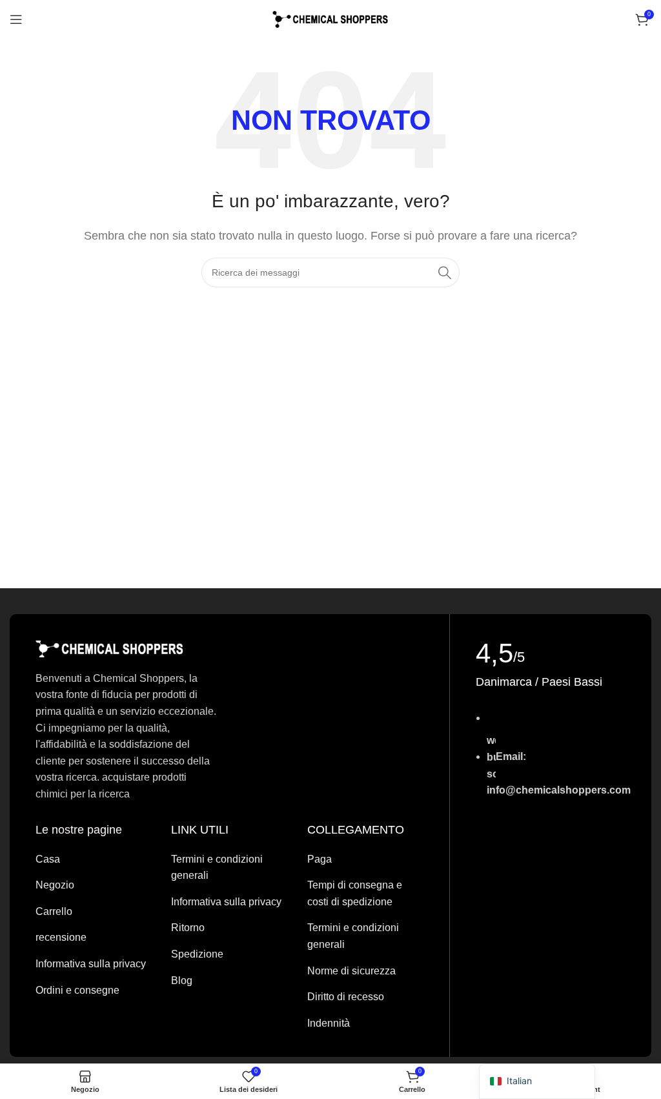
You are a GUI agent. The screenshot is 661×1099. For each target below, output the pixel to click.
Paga (319, 859)
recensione (61, 937)
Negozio (55, 884)
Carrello (54, 911)
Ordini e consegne (77, 990)
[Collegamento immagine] (110, 647)
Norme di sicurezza (351, 970)
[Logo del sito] (330, 18)
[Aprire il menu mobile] (16, 19)
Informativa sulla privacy (91, 963)
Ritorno (188, 927)
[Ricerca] (445, 272)
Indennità (328, 1023)
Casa (48, 859)
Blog (181, 980)
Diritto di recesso (345, 996)
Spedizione (197, 954)
